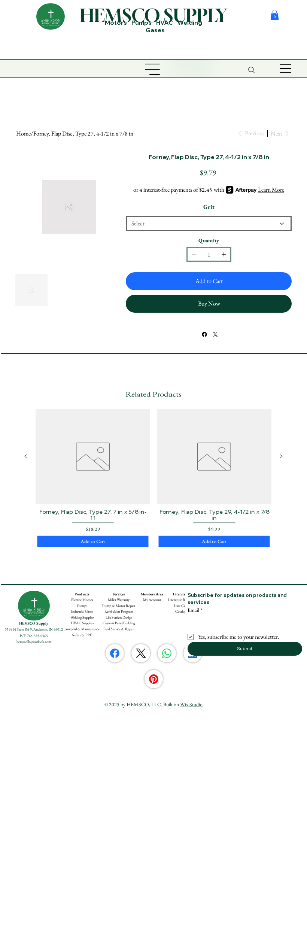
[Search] (251, 70)
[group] (153, 479)
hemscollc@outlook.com (33, 641)
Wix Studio (191, 704)
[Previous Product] (26, 456)
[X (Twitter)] (141, 653)
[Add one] (223, 254)
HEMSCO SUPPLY (153, 15)
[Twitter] (215, 334)
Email (195, 610)
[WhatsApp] (167, 653)
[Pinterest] (154, 679)
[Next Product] (281, 456)
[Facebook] (204, 334)
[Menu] (286, 68)
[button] (274, 15)
